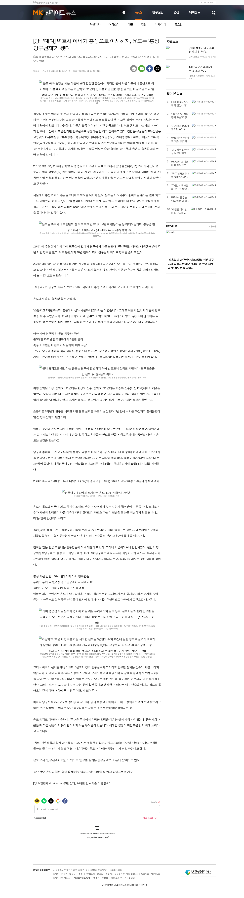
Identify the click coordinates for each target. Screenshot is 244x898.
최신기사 (95, 24)
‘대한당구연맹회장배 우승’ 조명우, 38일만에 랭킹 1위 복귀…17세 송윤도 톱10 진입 (180, 115)
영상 (176, 12)
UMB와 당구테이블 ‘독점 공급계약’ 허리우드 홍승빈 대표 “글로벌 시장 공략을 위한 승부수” (180, 139)
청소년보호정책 (100, 878)
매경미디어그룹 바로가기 (46, 3)
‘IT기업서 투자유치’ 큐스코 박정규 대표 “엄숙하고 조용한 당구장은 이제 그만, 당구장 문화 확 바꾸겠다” (180, 187)
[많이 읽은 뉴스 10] (203, 209)
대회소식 (114, 24)
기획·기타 (160, 24)
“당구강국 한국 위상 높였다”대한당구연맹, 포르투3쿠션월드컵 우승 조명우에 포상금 (180, 151)
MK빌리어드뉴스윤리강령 (123, 878)
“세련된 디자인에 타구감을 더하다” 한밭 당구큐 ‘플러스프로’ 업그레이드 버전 (179, 211)
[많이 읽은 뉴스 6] (204, 161)
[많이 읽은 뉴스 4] (204, 137)
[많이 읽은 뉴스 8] (204, 185)
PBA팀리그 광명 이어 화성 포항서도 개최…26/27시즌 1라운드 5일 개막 (180, 163)
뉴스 (138, 12)
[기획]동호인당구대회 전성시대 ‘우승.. (201, 49)
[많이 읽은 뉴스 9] (204, 197)
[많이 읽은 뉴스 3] (204, 125)
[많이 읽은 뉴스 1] (204, 101)
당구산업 (157, 12)
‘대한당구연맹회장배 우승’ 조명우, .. (201, 68)
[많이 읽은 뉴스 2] (204, 113)
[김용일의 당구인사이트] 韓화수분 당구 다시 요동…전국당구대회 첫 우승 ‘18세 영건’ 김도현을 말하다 (191, 263)
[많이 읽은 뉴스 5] (204, 149)
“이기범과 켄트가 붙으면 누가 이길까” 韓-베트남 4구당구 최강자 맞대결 (180, 127)
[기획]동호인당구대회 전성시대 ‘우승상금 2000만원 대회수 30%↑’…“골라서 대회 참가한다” (180, 103)
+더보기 (212, 226)
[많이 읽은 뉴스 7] (204, 173)
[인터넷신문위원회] (198, 872)
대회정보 (194, 12)
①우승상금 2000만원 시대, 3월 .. (202, 58)
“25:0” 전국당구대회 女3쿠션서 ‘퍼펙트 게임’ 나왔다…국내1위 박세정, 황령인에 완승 (180, 175)
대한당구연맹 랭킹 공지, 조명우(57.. (202, 77)
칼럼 (143, 24)
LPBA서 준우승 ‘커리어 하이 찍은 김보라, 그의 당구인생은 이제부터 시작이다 (180, 199)
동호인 (178, 24)
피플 (130, 24)
